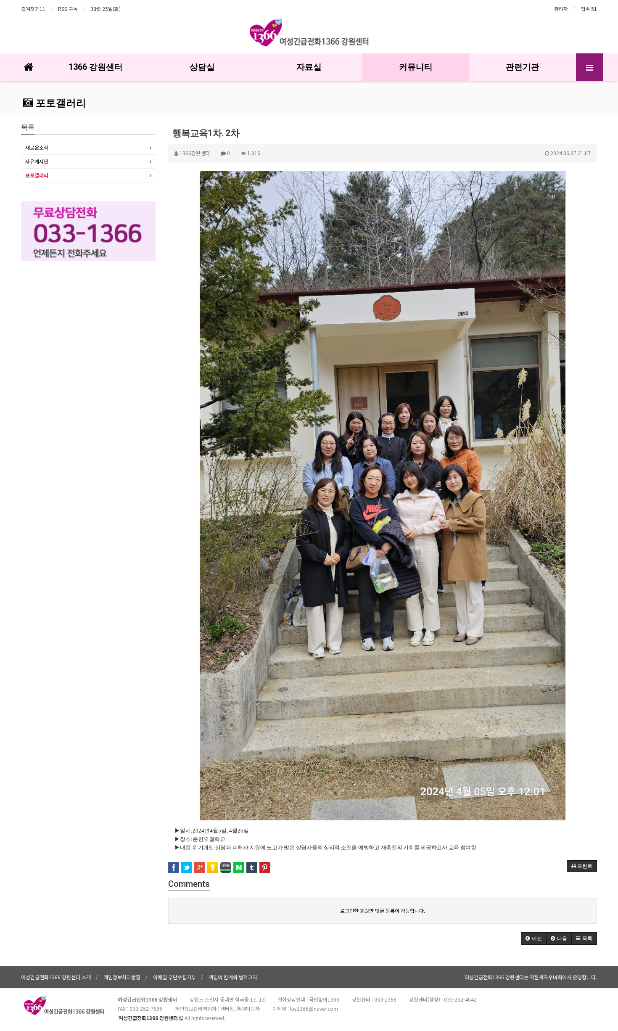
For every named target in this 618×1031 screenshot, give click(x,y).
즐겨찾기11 (33, 8)
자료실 (309, 67)
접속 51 (589, 8)
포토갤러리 (59, 103)
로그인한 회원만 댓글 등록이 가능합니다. (382, 910)
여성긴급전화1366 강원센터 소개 (56, 977)
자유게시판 (36, 161)
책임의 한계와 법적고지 (233, 977)
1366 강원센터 (96, 67)
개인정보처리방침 (121, 977)
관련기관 (522, 67)
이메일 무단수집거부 (174, 977)
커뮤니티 (416, 67)
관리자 (561, 8)
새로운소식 (36, 147)
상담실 (202, 67)
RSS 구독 (68, 8)
